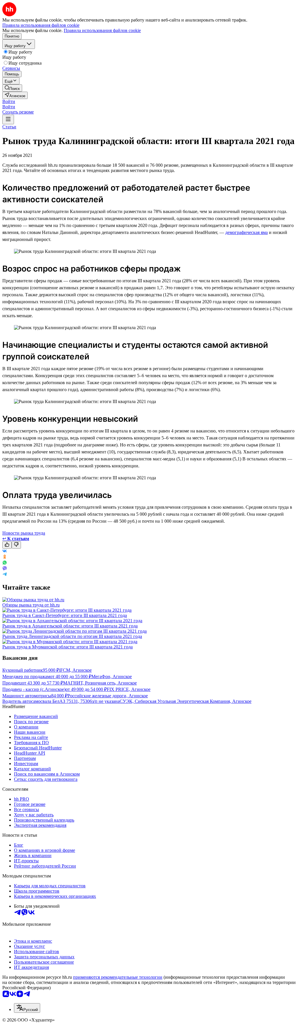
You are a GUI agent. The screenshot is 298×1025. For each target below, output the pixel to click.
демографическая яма (246, 232)
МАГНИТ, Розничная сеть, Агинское (100, 682)
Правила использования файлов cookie (102, 30)
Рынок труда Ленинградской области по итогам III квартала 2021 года (72, 636)
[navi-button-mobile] (8, 119)
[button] (8, 101)
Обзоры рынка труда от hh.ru (31, 604)
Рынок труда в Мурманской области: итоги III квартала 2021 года (67, 646)
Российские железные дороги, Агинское (108, 695)
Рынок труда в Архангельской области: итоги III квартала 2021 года (70, 625)
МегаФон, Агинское (111, 676)
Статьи (9, 126)
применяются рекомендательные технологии (117, 977)
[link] (12, 88)
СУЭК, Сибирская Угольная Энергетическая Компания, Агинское (185, 701)
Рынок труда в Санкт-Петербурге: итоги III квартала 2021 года (64, 615)
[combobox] (27, 1008)
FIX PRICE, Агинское (128, 689)
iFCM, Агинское (75, 670)
